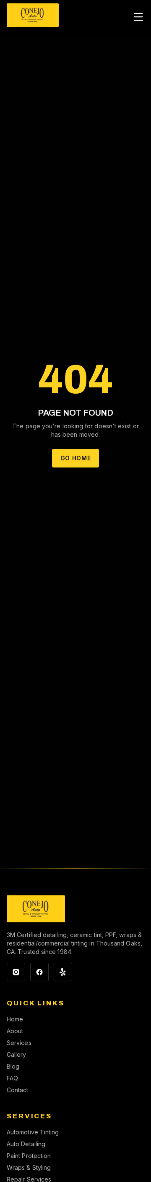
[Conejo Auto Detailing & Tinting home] (33, 16)
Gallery (16, 1054)
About (15, 1030)
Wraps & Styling (29, 1167)
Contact (18, 1089)
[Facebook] (39, 972)
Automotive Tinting (33, 1132)
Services (19, 1042)
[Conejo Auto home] (36, 908)
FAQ (12, 1078)
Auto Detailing (26, 1143)
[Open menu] (138, 17)
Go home (75, 458)
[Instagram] (16, 972)
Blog (13, 1066)
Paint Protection (29, 1155)
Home (15, 1019)
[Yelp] (63, 972)
